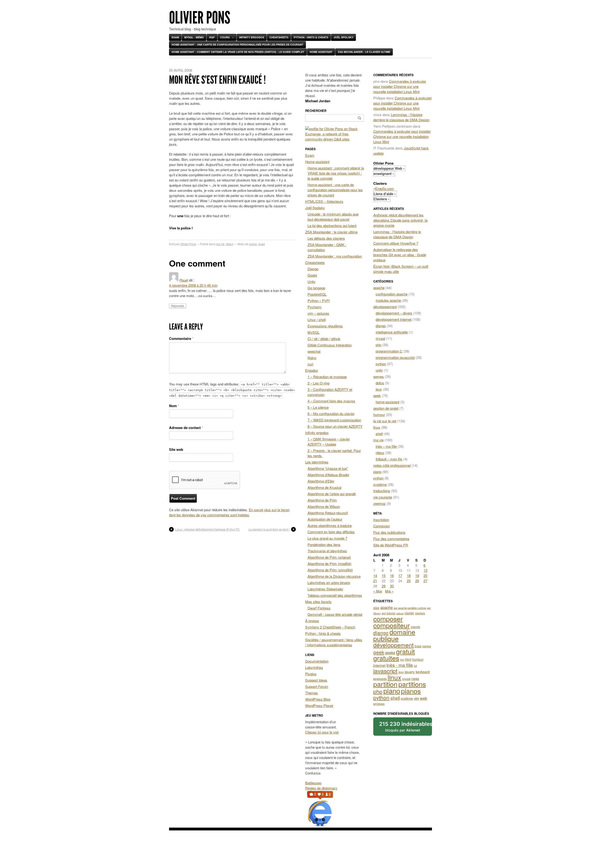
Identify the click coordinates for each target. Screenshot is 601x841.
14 (375, 575)
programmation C (389, 351)
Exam (175, 37)
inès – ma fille (386, 446)
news (415, 678)
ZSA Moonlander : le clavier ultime (364, 52)
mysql (380, 338)
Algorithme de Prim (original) (329, 557)
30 (392, 585)
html (408, 659)
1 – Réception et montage (327, 376)
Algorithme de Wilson (324, 506)
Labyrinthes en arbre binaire (329, 582)
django (381, 325)
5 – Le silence (318, 407)
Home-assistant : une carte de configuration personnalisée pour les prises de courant (237, 44)
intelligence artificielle (392, 332)
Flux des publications (389, 532)
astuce (400, 613)
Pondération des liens (324, 544)
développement (385, 306)
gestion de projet (385, 408)
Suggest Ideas (316, 680)
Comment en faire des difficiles (331, 531)
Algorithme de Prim (322, 500)
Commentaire (181, 338)
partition (385, 684)
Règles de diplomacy (321, 788)
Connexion (381, 525)
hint (402, 659)
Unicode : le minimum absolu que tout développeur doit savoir (333, 217)
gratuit (405, 651)
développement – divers (394, 312)
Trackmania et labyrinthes (327, 550)
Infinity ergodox (251, 37)
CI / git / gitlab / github (324, 338)
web (423, 698)
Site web (176, 449)
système (380, 484)
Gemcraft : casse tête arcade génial (335, 614)
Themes (311, 692)
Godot (312, 275)
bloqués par (405, 726)
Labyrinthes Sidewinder (325, 588)
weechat (314, 351)
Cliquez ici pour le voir (322, 732)
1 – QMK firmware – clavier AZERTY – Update (329, 441)
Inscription (381, 519)
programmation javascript (395, 357)
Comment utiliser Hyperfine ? (395, 243)
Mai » (389, 591)
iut (415, 666)
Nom (174, 405)
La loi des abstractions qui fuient (332, 225)
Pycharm (315, 306)
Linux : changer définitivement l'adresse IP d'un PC (207, 529)
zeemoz (379, 503)
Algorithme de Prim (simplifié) (330, 569)
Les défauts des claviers (326, 238)
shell (379, 433)
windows (379, 704)
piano (377, 471)
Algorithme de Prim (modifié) (329, 563)
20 (425, 575)
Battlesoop (313, 782)
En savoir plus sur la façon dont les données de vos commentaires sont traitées (229, 512)
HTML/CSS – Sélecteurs (324, 201)
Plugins (310, 673)
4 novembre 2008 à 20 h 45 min (193, 285)
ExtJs (418, 646)
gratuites (386, 658)
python (381, 363)
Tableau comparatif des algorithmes (335, 595)
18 (409, 575)
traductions (381, 490)
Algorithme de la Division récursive (334, 576)
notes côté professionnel (392, 465)
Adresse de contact (186, 427)
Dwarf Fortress (319, 607)
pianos (411, 691)
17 (400, 575)
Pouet (183, 280)
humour (379, 414)
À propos (312, 620)
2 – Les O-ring (318, 383)
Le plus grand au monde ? (327, 538)
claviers (420, 613)
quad (261, 244)
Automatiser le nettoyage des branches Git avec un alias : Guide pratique (399, 254)
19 (417, 575)
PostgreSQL (317, 294)
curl (310, 364)
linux (376, 427)
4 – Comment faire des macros (331, 400)
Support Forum (316, 686)
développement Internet (394, 319)
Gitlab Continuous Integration (330, 344)
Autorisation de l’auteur (325, 519)
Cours (225, 37)
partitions (412, 684)
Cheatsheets (279, 37)
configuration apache (392, 293)
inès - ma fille (399, 665)
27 (425, 580)
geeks (390, 652)
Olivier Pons (199, 18)
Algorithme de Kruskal (324, 487)
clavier (409, 613)
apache (379, 287)
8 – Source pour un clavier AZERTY (335, 426)
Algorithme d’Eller (321, 481)
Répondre (177, 306)
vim (416, 698)
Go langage (316, 287)
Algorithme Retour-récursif (328, 512)
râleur (229, 244)
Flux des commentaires (391, 538)
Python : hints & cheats (311, 37)
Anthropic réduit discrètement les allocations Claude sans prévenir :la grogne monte (400, 220)
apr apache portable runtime (410, 608)
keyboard (423, 671)
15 (383, 575)
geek (377, 395)
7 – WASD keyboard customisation (334, 419)
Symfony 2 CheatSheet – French (330, 627)
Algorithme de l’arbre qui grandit (332, 493)
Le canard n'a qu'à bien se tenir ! (269, 529)
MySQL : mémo (194, 37)
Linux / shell (317, 319)
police (253, 244)
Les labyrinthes (316, 462)
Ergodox (311, 370)
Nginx (312, 357)
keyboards (380, 679)
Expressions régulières (325, 325)
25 (409, 580)
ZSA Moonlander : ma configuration (335, 256)
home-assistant (387, 401)
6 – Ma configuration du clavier (331, 413)
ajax (376, 607)
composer (388, 618)
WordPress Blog (317, 699)
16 (392, 575)
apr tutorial (388, 613)
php (378, 344)
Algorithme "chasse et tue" (328, 468)
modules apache (388, 300)
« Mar (377, 591)
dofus (380, 382)
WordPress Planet (319, 705)
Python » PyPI (319, 300)
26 (417, 580)
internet (379, 665)
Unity (312, 281)
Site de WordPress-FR (390, 544)
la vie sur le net (384, 420)
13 (425, 570)
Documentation (316, 661)
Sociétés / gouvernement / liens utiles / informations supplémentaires (333, 642)
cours (415, 626)
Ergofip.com (384, 188)
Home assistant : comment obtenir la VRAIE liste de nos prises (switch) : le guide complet (238, 52)
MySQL (314, 332)
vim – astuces (318, 313)
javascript (385, 671)
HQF (212, 37)
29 (383, 585)
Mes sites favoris (318, 601)
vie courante (382, 497)
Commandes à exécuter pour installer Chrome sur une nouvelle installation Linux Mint (399, 86)
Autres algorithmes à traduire (330, 525)
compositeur (391, 625)
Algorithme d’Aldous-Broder (328, 474)
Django (313, 268)
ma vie (220, 244)
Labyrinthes (314, 667)
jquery (410, 671)
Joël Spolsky (343, 37)
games (378, 376)
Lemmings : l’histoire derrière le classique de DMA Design (401, 117)
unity (379, 370)
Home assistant (321, 52)
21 (375, 580)
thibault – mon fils (389, 458)
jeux (379, 389)
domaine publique (394, 635)
